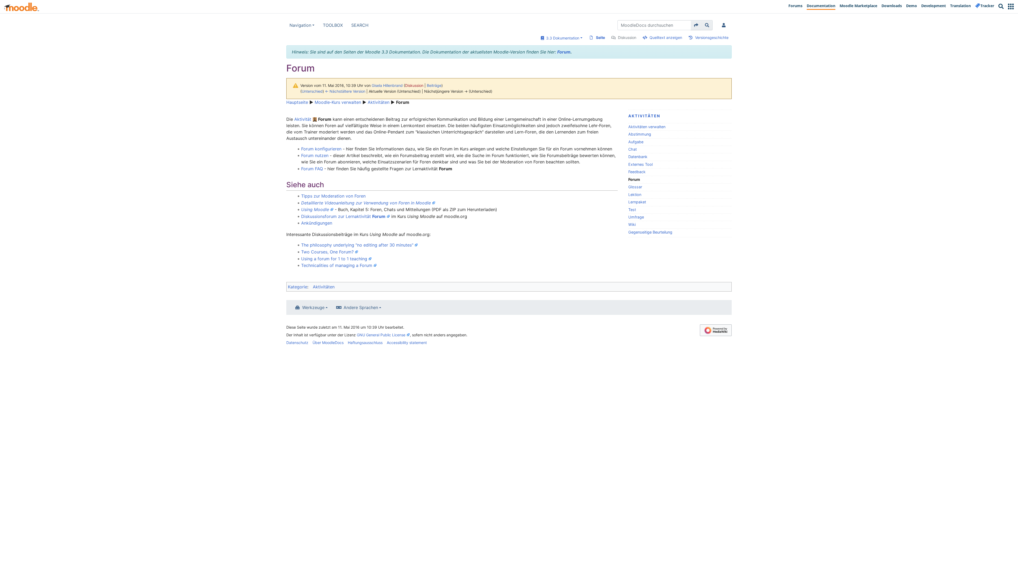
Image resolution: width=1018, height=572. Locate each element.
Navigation (300, 25)
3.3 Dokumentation (561, 38)
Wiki (632, 224)
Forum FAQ (312, 168)
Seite (600, 37)
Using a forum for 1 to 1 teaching (334, 258)
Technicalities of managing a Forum (336, 265)
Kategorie (297, 286)
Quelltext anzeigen (666, 37)
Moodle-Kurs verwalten (338, 102)
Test (632, 209)
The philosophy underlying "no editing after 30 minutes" (357, 245)
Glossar (635, 187)
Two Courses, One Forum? (327, 251)
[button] (1011, 6)
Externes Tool (640, 164)
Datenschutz (297, 342)
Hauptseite (297, 102)
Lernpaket (637, 202)
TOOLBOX (333, 25)
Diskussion (627, 37)
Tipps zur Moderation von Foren (333, 196)
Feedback (637, 171)
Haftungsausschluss (365, 342)
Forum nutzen (314, 155)
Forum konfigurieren (321, 148)
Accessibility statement (407, 342)
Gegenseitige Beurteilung (650, 232)
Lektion (634, 194)
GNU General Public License (381, 335)
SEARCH (359, 25)
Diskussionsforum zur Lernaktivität (343, 216)
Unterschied (312, 91)
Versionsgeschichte (712, 37)
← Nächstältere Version (345, 91)
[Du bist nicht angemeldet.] (725, 25)
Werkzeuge (313, 307)
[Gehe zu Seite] (696, 25)
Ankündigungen (316, 223)
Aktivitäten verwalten (646, 126)
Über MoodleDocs (328, 342)
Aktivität (302, 119)
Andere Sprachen (361, 307)
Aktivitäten (378, 102)
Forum (564, 52)
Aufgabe (635, 142)
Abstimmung (639, 134)
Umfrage (636, 217)
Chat (632, 149)
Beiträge (434, 85)
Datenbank (637, 156)
